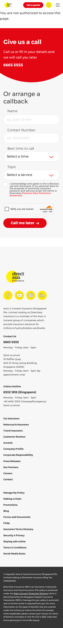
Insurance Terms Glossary (18, 529)
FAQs (6, 523)
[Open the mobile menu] (58, 5)
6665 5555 (11, 342)
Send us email (11, 355)
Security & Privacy (14, 535)
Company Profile (13, 448)
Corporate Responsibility (18, 454)
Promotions (10, 504)
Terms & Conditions (14, 547)
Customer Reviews (14, 436)
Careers (7, 473)
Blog (6, 510)
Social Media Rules (14, 553)
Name (12, 111)
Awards (8, 442)
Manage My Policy (14, 492)
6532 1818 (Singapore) (19, 392)
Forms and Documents (16, 517)
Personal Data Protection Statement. (30, 194)
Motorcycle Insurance (16, 424)
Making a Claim (12, 498)
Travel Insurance (13, 430)
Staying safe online (14, 541)
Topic (11, 167)
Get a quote (33, 5)
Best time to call (20, 148)
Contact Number (21, 130)
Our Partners (10, 467)
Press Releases (11, 461)
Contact (8, 479)
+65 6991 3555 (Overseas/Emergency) (24, 401)
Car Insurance (11, 418)
